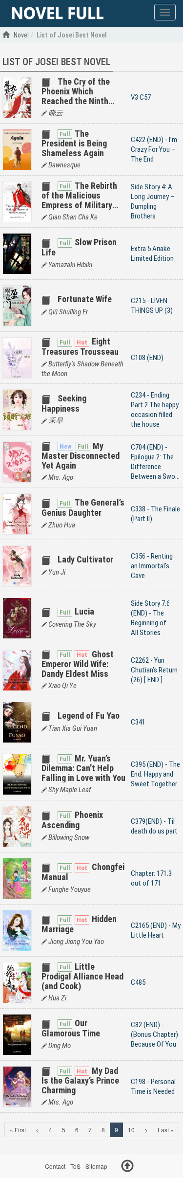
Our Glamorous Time (70, 1028)
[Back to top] (127, 1167)
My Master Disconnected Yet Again (80, 456)
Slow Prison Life (79, 247)
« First (18, 1129)
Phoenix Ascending (72, 820)
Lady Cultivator (85, 559)
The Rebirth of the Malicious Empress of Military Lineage (79, 200)
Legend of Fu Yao (89, 715)
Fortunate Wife (85, 299)
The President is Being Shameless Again (74, 143)
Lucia (84, 611)
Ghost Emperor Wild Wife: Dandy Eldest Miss (77, 664)
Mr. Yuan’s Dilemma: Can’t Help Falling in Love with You (83, 768)
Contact (55, 1166)
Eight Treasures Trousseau (80, 346)
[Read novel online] (57, 13)
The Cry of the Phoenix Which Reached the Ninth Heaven (75, 96)
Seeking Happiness (63, 403)
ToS (75, 1166)
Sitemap (96, 1166)
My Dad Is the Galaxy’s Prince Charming (80, 1080)
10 (131, 1129)
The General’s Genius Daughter (82, 507)
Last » (166, 1129)
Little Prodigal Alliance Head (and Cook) (82, 976)
